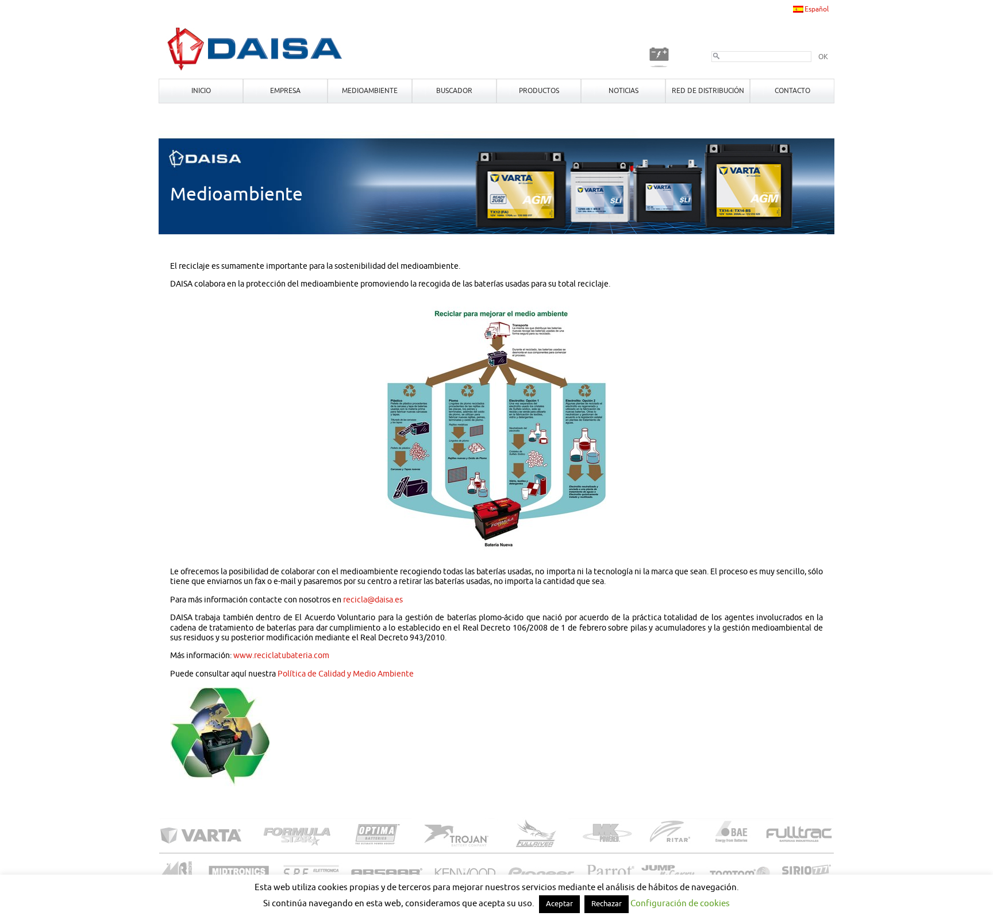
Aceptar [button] (559, 904)
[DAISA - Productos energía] (255, 70)
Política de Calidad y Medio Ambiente (346, 674)
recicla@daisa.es (373, 600)
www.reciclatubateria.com (281, 655)
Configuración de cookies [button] (680, 903)
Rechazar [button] (606, 904)
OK (823, 57)
